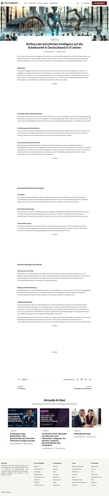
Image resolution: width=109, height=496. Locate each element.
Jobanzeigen (37, 471)
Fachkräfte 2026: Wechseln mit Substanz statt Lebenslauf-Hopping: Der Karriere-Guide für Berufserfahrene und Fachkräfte (54, 439)
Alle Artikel (74, 485)
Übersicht (36, 466)
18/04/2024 (62, 51)
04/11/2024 (92, 437)
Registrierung (94, 466)
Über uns (93, 469)
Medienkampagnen (39, 485)
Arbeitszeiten (56, 485)
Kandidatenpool (38, 474)
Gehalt (55, 482)
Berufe (46, 3)
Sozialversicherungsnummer (79, 482)
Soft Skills (74, 474)
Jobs (25, 3)
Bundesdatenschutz (96, 477)
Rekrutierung (75, 471)
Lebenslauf (56, 474)
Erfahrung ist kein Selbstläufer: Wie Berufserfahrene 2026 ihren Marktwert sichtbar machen (22, 437)
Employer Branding (39, 477)
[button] (78, 3)
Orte (92, 471)
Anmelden (86, 3)
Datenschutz (94, 474)
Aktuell (40, 3)
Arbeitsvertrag (57, 479)
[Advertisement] (54, 96)
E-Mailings (36, 482)
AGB (92, 479)
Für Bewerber (54, 3)
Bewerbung (56, 477)
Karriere (74, 477)
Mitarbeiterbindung (77, 479)
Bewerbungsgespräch (78, 466)
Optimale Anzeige (76, 469)
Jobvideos (36, 479)
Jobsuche (55, 469)
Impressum (94, 482)
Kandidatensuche (38, 469)
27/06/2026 (61, 448)
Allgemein (54, 40)
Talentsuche (32, 3)
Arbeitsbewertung (82, 433)
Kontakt (93, 485)
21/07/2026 (29, 444)
